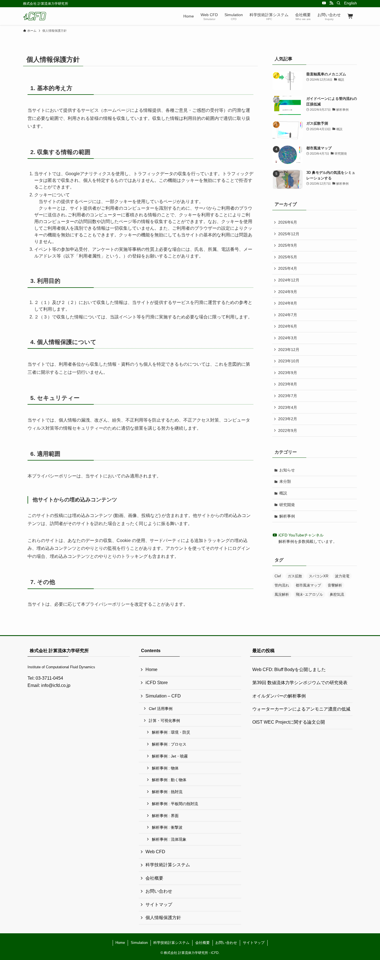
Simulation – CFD (163, 696)
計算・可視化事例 (164, 720)
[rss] (331, 3)
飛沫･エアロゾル (309, 594)
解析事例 (287, 516)
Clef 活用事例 (160, 708)
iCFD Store (156, 682)
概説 (283, 493)
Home (151, 669)
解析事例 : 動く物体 (169, 780)
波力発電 (342, 576)
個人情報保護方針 (163, 917)
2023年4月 (287, 407)
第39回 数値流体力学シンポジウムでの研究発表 (299, 682)
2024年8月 (287, 303)
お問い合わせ (158, 891)
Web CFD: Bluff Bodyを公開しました (289, 669)
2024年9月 (287, 292)
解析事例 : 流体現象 (169, 839)
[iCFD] (34, 16)
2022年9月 (287, 430)
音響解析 (335, 585)
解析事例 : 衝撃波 (167, 827)
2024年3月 (287, 338)
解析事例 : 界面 (165, 815)
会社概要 (154, 878)
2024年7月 (287, 315)
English (350, 3)
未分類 (285, 481)
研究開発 (287, 505)
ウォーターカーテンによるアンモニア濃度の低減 (301, 709)
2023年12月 (288, 349)
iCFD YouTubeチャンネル (300, 535)
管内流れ (282, 585)
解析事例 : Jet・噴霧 (170, 756)
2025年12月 (288, 234)
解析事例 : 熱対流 (167, 792)
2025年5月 (287, 257)
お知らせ (287, 470)
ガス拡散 (295, 576)
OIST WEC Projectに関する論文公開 (288, 722)
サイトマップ (158, 904)
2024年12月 (288, 280)
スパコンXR (318, 576)
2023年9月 (287, 372)
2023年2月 (287, 419)
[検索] (338, 3)
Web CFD (155, 851)
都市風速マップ (308, 585)
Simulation (139, 943)
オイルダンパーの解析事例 (279, 696)
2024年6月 (287, 326)
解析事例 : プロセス (169, 744)
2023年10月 (288, 361)
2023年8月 (287, 384)
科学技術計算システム (167, 864)
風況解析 (282, 594)
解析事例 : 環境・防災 (171, 732)
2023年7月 (287, 396)
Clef (278, 576)
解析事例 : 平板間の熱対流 (175, 803)
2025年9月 (287, 245)
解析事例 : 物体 (165, 768)
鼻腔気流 (337, 594)
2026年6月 (287, 222)
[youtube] (324, 3)
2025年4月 (287, 268)
